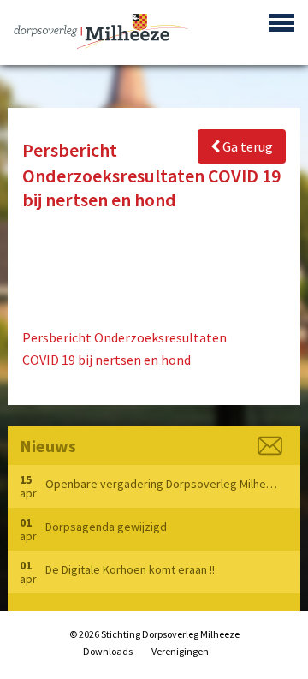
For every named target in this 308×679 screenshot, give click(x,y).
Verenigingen (180, 651)
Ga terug (246, 146)
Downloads (108, 651)
